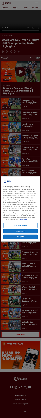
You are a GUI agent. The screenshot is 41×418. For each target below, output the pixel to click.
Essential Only (20, 231)
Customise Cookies (20, 225)
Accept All (20, 236)
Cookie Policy (23, 219)
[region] (20, 209)
